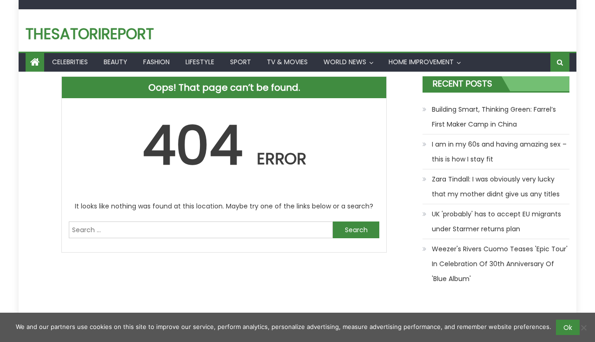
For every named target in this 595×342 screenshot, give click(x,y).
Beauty (115, 62)
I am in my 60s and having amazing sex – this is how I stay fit (499, 152)
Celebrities (70, 62)
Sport (240, 62)
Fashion (156, 62)
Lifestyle (199, 62)
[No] (583, 327)
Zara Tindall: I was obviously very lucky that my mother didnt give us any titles (496, 186)
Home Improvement (421, 62)
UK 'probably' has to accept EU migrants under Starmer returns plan (496, 221)
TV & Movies (287, 62)
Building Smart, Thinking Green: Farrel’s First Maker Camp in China (494, 117)
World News (345, 62)
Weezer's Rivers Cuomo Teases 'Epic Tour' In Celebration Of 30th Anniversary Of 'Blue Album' (500, 263)
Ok (567, 327)
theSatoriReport (90, 33)
